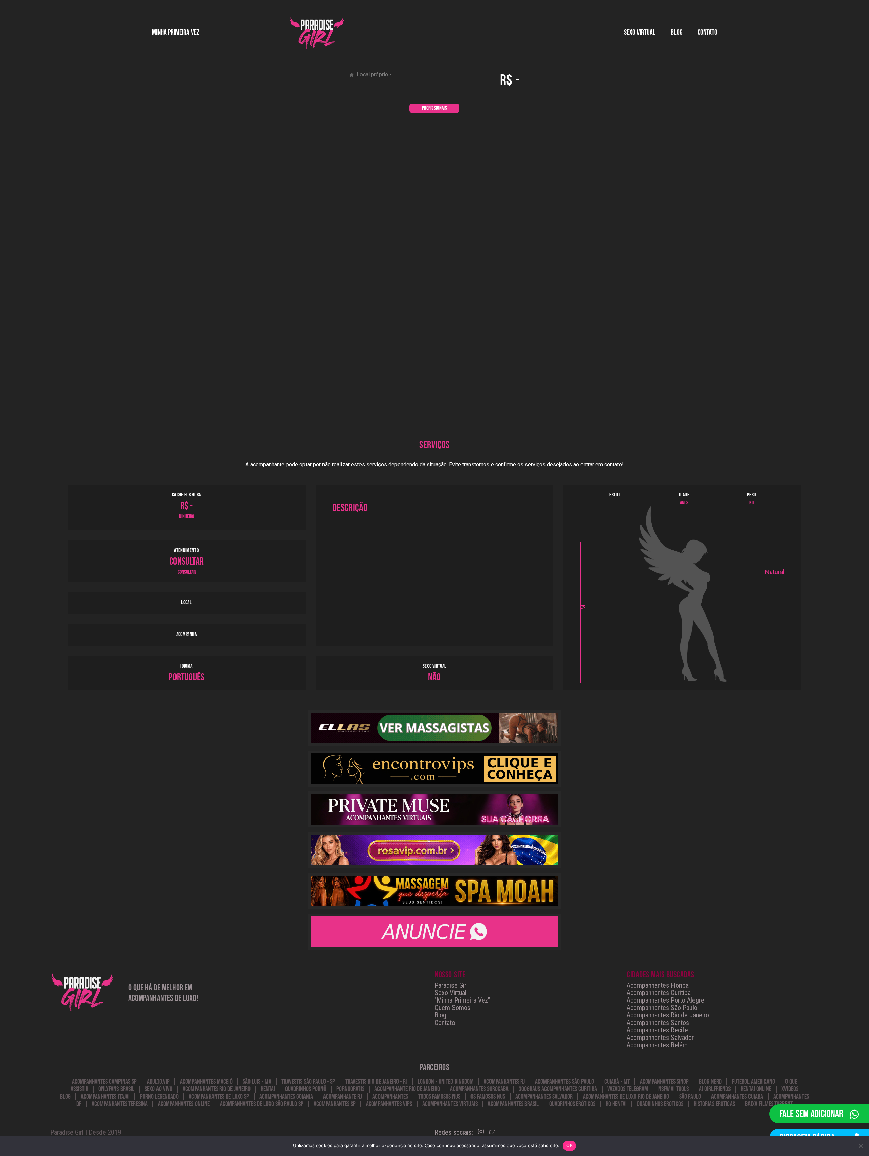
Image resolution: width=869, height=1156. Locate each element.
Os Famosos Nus (487, 1097)
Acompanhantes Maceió (206, 1082)
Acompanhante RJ (342, 1097)
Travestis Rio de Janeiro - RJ (376, 1082)
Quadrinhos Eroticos (660, 1104)
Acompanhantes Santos (658, 1023)
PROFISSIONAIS (434, 108)
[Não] (860, 1145)
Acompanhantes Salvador (660, 1037)
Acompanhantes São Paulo (662, 1008)
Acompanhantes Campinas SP (104, 1082)
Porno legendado (159, 1097)
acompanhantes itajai (105, 1097)
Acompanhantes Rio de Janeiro (668, 1015)
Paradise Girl (451, 985)
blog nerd (710, 1082)
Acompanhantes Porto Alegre (665, 1000)
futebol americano (753, 1082)
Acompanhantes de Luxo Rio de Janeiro (626, 1097)
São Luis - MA (257, 1082)
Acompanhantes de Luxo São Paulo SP (261, 1104)
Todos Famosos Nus (439, 1097)
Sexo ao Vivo (158, 1089)
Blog (677, 32)
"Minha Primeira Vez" (462, 1000)
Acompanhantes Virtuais (450, 1104)
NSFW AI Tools (673, 1089)
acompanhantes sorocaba (479, 1089)
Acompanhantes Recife (657, 1030)
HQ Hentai (616, 1104)
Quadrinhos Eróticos (572, 1104)
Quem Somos (452, 1008)
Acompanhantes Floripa (658, 985)
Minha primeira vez (176, 32)
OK (569, 1145)
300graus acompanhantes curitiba (558, 1089)
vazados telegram (627, 1089)
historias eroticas (714, 1104)
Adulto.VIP (158, 1082)
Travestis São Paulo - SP (308, 1082)
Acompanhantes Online (184, 1104)
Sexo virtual (640, 32)
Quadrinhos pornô (305, 1089)
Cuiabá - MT (617, 1082)
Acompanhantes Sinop (664, 1082)
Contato (707, 32)
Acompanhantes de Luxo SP (219, 1097)
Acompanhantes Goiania (286, 1097)
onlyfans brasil (116, 1089)
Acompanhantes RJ (504, 1082)
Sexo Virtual (450, 993)
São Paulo (690, 1097)
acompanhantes (390, 1097)
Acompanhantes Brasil (513, 1104)
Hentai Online (756, 1089)
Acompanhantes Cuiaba (737, 1097)
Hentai (268, 1089)
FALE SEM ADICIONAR (811, 1114)
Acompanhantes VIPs (389, 1104)
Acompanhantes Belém (657, 1045)
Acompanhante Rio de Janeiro (407, 1089)
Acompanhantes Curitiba (659, 993)
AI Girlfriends (715, 1089)
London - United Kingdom (445, 1082)
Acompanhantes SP (335, 1104)
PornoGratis (350, 1089)
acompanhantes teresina (120, 1104)
